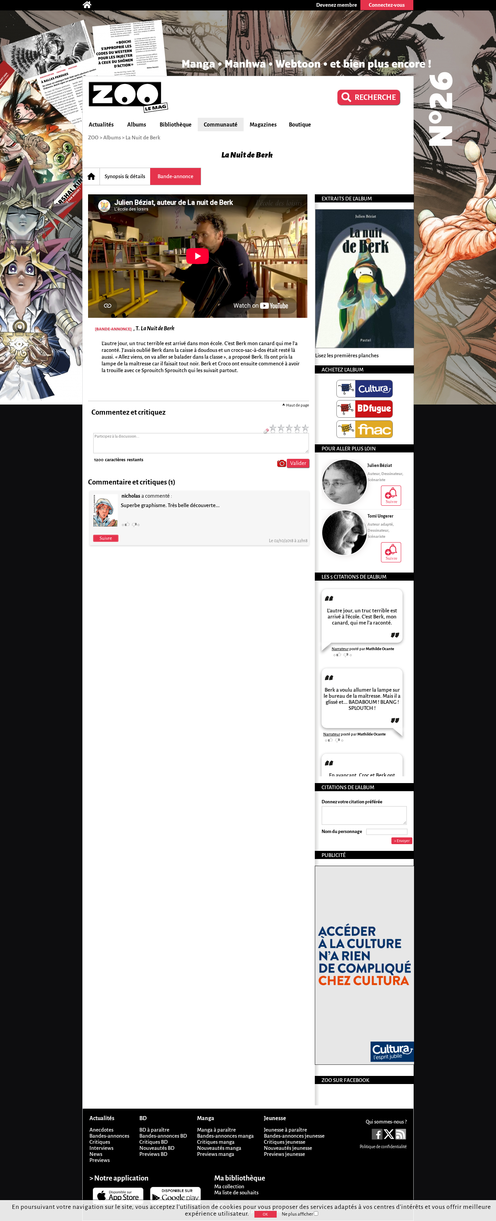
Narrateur (340, 649)
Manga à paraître (216, 1130)
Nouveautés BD (156, 1148)
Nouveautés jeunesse (288, 1148)
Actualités (101, 125)
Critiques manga (216, 1142)
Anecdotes (101, 1130)
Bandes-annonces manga (225, 1136)
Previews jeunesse (284, 1154)
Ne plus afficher (298, 1214)
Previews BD (153, 1154)
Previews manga (215, 1154)
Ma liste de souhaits (236, 1192)
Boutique (300, 125)
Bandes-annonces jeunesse (294, 1136)
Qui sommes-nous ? (386, 1122)
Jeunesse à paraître (285, 1130)
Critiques (99, 1142)
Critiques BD (153, 1142)
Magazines (263, 125)
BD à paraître (154, 1130)
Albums (136, 125)
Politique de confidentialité (383, 1146)
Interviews (101, 1148)
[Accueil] (90, 5)
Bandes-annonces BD (163, 1136)
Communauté (221, 125)
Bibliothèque (176, 125)
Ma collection (229, 1186)
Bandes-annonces (109, 1136)
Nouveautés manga (219, 1148)
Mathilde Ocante (380, 649)
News (95, 1154)
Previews (99, 1160)
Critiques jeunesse (284, 1142)
